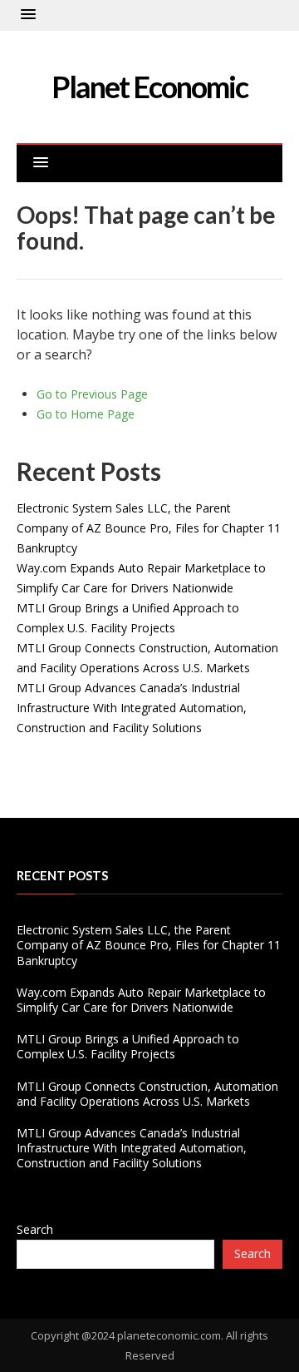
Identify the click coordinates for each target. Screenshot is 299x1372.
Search (35, 1229)
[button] (28, 15)
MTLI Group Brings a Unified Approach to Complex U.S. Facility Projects (128, 1046)
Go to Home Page (86, 414)
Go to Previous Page (92, 394)
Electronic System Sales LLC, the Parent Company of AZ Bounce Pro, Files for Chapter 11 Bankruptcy (149, 528)
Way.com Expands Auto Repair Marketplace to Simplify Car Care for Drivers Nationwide (141, 999)
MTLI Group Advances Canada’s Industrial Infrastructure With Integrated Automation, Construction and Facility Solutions (132, 708)
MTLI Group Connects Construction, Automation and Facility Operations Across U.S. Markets (147, 1093)
